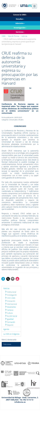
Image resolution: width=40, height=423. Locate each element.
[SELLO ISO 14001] (20, 384)
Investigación (12, 295)
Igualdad (10, 319)
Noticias (6, 288)
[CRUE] (14, 94)
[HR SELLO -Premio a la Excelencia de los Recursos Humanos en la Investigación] (33, 384)
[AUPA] (20, 373)
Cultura (9, 313)
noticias (24, 36)
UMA (3, 36)
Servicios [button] (19, 32)
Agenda (6, 329)
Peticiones (7, 344)
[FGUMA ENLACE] (33, 363)
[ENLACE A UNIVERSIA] (20, 363)
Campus (10, 310)
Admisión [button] (19, 23)
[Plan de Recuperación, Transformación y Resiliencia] (13, 392)
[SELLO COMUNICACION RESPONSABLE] (33, 373)
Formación (11, 322)
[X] (8, 279)
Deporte (10, 325)
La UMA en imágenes (11, 334)
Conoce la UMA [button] (19, 15)
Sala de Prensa (13, 36)
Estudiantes (11, 307)
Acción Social (12, 316)
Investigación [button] (19, 27)
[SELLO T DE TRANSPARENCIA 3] (6, 384)
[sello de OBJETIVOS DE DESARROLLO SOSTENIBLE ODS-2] (6, 363)
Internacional (12, 304)
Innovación (11, 301)
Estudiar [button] (19, 19)
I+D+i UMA (11, 298)
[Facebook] (3, 279)
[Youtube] (17, 279)
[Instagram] (13, 279)
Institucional (11, 292)
